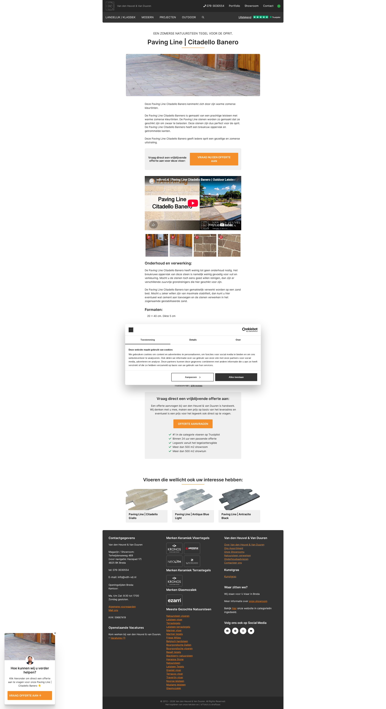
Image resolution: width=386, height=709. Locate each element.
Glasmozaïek (173, 688)
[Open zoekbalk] (203, 17)
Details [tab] (193, 339)
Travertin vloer (174, 677)
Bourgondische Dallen (178, 644)
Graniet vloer (173, 670)
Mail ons (113, 610)
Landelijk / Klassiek (121, 17)
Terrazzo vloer (174, 673)
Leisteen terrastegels (178, 626)
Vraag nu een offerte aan (214, 159)
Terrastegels (173, 623)
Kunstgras (230, 576)
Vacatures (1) (118, 637)
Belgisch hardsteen (177, 641)
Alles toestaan (236, 377)
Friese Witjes (173, 637)
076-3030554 (215, 5)
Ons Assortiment (233, 548)
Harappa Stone (175, 659)
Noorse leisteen (175, 680)
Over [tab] (238, 339)
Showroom (252, 5)
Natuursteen (173, 662)
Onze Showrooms (234, 551)
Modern (148, 17)
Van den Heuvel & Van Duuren (134, 5)
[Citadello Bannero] (157, 245)
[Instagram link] (243, 631)
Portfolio (234, 5)
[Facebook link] (227, 631)
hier (234, 608)
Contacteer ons (233, 562)
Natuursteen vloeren (177, 615)
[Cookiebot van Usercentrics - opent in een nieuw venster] (244, 330)
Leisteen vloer (174, 619)
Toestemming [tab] (148, 339)
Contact (268, 5)
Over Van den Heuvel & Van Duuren (244, 544)
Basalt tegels (173, 652)
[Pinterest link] (235, 631)
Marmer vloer (174, 630)
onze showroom (258, 601)
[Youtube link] (251, 631)
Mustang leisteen (176, 684)
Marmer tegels (174, 633)
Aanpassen (191, 377)
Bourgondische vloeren (179, 648)
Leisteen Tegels (175, 666)
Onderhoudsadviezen (236, 559)
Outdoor (189, 17)
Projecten (168, 17)
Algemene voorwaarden (122, 606)
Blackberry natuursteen (179, 655)
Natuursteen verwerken (237, 555)
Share (148, 237)
